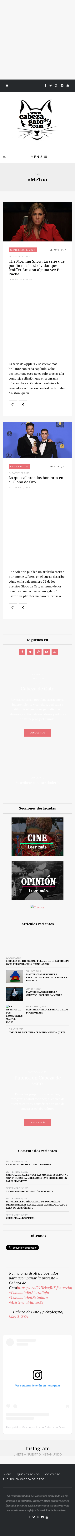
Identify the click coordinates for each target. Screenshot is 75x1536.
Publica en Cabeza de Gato (23, 1479)
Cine (27, 487)
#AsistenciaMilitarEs (26, 1302)
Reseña (13, 279)
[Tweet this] (40, 404)
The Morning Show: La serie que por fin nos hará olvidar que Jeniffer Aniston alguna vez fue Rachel (37, 268)
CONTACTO (53, 1474)
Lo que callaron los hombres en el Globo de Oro (36, 479)
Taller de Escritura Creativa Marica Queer (37, 1032)
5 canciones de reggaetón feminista (29, 1191)
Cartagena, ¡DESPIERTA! (20, 1218)
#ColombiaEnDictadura (28, 1297)
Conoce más (37, 733)
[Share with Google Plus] (48, 404)
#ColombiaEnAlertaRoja (29, 1292)
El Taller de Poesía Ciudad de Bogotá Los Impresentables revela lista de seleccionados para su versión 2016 (36, 1204)
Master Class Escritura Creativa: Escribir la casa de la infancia (46, 977)
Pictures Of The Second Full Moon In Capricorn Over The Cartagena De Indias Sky (37, 962)
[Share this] (31, 404)
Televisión (26, 279)
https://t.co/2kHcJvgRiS (36, 1287)
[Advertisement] (37, 40)
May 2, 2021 (18, 1316)
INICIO (7, 1474)
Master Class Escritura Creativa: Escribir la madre (44, 993)
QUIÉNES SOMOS (28, 1474)
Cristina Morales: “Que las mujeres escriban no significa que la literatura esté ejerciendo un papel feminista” (37, 1177)
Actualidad (16, 487)
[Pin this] (56, 404)
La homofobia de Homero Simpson (28, 1164)
